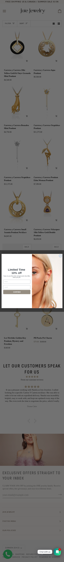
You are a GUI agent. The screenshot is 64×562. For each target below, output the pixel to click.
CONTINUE (17, 292)
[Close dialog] (60, 255)
